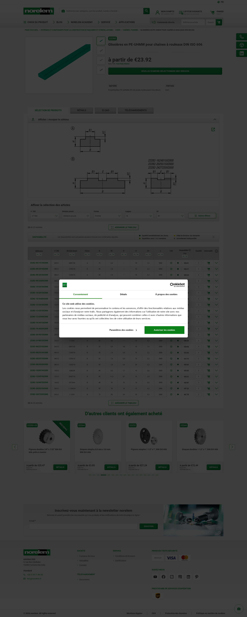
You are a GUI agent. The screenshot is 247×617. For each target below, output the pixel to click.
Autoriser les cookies (164, 330)
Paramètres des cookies (121, 330)
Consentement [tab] (80, 294)
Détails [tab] (123, 294)
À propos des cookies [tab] (166, 294)
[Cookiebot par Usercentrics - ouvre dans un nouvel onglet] (172, 285)
